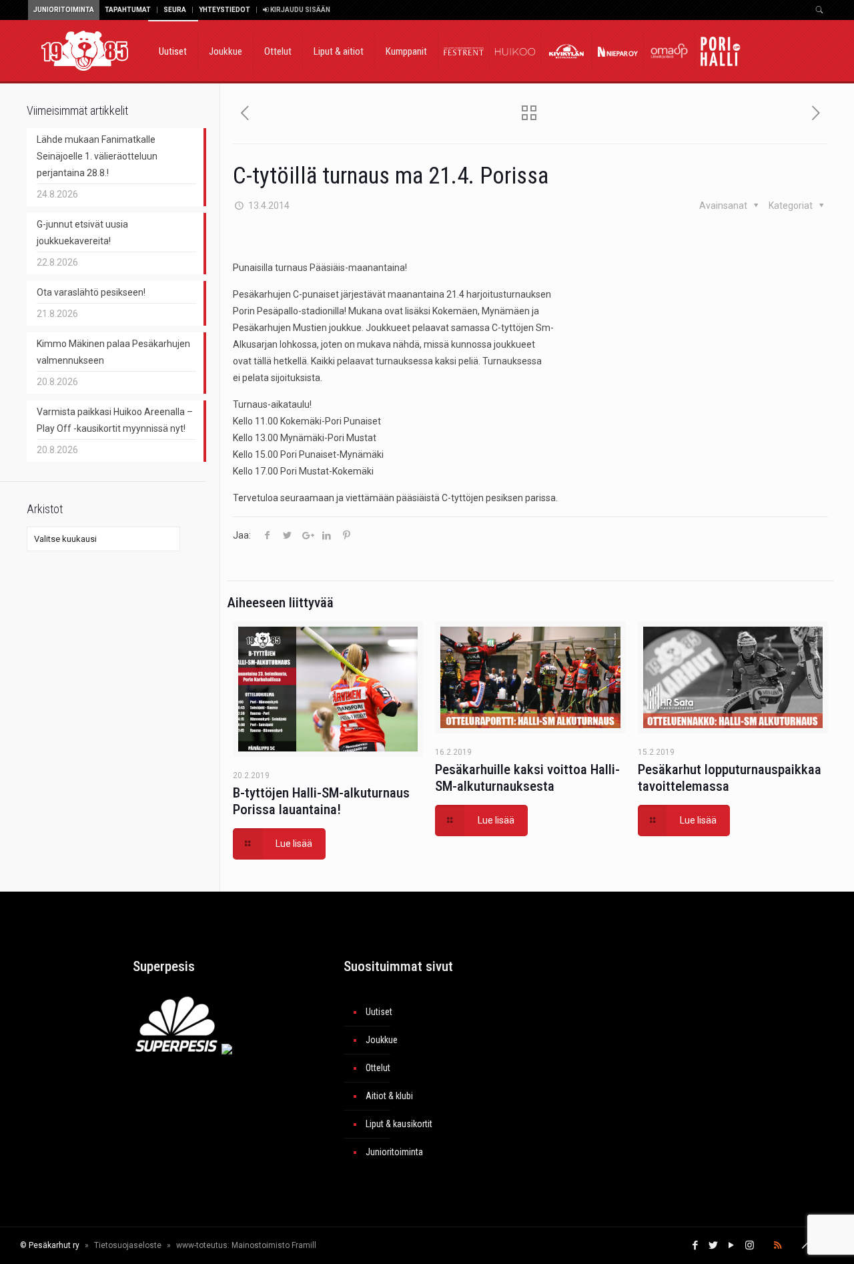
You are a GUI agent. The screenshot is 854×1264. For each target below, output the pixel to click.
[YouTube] (732, 1245)
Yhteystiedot (224, 9)
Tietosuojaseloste (127, 1245)
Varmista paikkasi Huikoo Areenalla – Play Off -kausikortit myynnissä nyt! (115, 420)
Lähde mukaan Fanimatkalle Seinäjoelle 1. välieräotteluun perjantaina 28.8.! (97, 156)
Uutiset (379, 1011)
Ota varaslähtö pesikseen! (91, 292)
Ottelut (378, 1067)
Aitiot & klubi (389, 1095)
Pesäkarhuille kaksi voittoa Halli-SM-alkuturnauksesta (527, 777)
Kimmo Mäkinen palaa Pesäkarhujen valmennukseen (113, 352)
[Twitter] (714, 1245)
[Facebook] (696, 1245)
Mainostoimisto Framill (274, 1245)
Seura (174, 9)
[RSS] (778, 1245)
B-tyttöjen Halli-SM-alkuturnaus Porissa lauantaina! (321, 801)
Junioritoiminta (63, 9)
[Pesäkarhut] (84, 50)
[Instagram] (750, 1245)
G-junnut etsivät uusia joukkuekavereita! (82, 232)
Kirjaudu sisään (299, 9)
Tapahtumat (128, 9)
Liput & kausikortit (399, 1124)
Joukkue (382, 1039)
